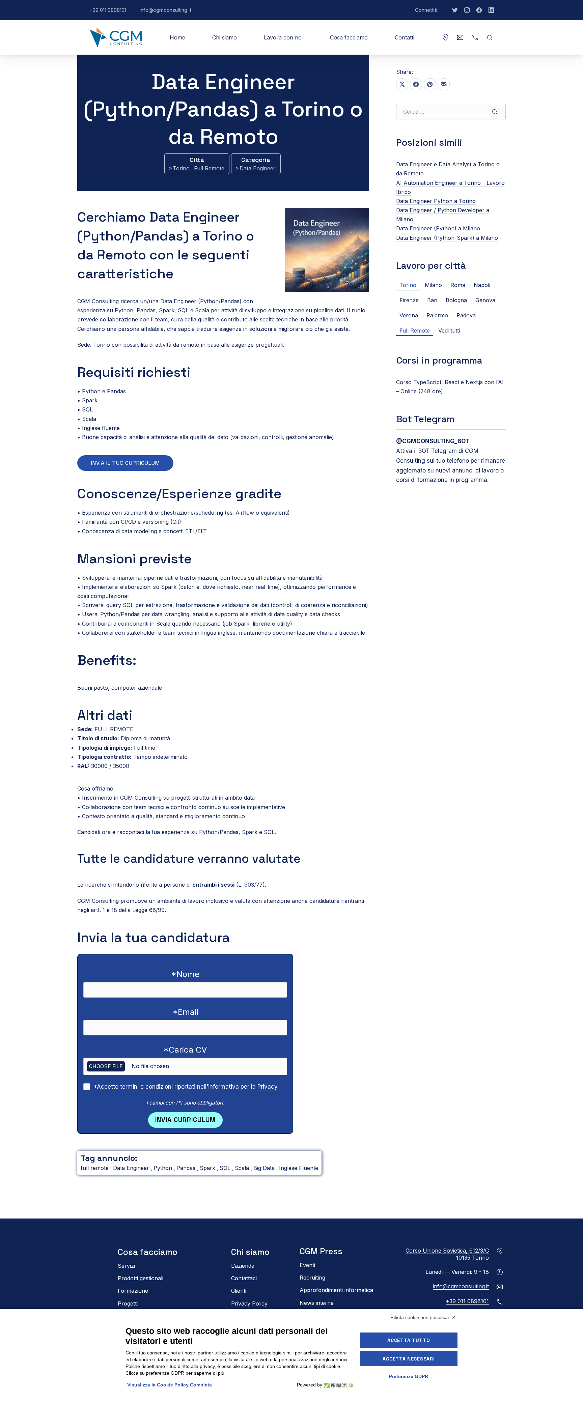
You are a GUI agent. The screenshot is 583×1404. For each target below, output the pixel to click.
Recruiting (312, 1277)
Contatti (404, 37)
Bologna (456, 300)
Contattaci (244, 1278)
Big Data (264, 1168)
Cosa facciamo (349, 37)
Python (164, 1168)
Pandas (186, 1168)
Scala (243, 1168)
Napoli (482, 285)
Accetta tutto (408, 1340)
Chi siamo (224, 37)
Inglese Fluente (298, 1168)
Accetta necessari (409, 1359)
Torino (182, 168)
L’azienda (242, 1265)
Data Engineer (258, 168)
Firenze (409, 300)
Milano (433, 285)
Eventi (307, 1265)
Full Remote (209, 168)
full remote (95, 1168)
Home (177, 37)
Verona (408, 315)
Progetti (128, 1303)
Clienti (238, 1290)
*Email (185, 1012)
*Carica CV (185, 1050)
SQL (226, 1168)
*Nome (185, 974)
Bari (432, 300)
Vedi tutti (449, 330)
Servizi (126, 1265)
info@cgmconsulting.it (169, 13)
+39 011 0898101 (111, 13)
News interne (317, 1302)
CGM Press (321, 1251)
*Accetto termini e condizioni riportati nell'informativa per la (185, 1086)
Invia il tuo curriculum (125, 462)
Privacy (267, 1086)
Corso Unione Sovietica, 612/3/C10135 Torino (447, 1254)
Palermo (437, 315)
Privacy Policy (249, 1303)
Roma (457, 285)
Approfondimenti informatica (336, 1290)
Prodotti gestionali (140, 1278)
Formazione (133, 1290)
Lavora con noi (283, 37)
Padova (466, 315)
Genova (485, 300)
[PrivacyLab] (337, 1385)
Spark (208, 1168)
